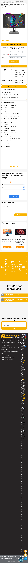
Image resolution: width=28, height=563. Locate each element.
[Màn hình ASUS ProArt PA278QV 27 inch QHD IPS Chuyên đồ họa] (14, 23)
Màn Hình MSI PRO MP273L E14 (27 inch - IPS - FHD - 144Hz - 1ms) (7, 241)
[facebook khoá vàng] (25, 335)
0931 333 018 (17, 78)
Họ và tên (4, 52)
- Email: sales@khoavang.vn (7, 359)
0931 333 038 (17, 74)
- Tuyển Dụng (22, 416)
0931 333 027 (17, 69)
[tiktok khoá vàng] (25, 344)
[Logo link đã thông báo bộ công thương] (24, 403)
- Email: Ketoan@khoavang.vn (7, 357)
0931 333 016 (17, 80)
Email (3, 57)
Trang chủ (3, 1)
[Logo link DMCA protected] (24, 406)
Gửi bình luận (20, 215)
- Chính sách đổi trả (21, 408)
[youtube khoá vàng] (25, 337)
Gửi (14, 328)
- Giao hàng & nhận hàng (21, 461)
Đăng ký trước (14, 61)
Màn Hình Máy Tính (11, 1)
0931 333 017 (17, 70)
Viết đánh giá (14, 196)
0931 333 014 (17, 76)
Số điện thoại (5, 54)
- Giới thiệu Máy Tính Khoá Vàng (22, 374)
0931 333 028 (17, 72)
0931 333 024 (17, 82)
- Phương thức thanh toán (21, 507)
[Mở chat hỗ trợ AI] (21, 559)
